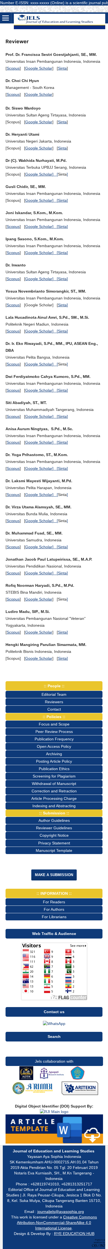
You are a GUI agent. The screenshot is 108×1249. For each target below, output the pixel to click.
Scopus (13, 68)
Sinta (62, 68)
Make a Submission (54, 875)
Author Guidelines (54, 820)
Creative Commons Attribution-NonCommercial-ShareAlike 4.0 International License (57, 1222)
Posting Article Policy (54, 761)
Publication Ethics (54, 769)
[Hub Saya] (54, 1023)
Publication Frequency (54, 739)
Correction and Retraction (54, 791)
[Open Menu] (5, 17)
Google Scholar (38, 68)
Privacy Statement (54, 843)
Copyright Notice (54, 835)
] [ (55, 174)
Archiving (54, 754)
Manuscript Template (54, 850)
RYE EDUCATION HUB (74, 1233)
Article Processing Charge (54, 798)
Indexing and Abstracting (54, 806)
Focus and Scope (54, 724)
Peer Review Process (54, 731)
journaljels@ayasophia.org (60, 1211)
